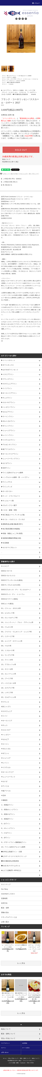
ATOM (31, 1062)
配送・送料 (5, 908)
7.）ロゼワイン (11, 80)
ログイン (3, 1047)
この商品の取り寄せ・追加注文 (12, 178)
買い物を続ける (7, 185)
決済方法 (4, 903)
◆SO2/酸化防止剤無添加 (13, 82)
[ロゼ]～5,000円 (21, 80)
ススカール (35, 79)
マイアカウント (5, 1043)
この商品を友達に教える (10, 182)
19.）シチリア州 (11, 79)
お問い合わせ (5, 1052)
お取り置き (5, 922)
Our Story (4, 889)
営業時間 (4, 898)
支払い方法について (13, 1058)
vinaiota (11, 84)
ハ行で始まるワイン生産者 (24, 75)
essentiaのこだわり (8, 894)
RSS (28, 1062)
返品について (6, 159)
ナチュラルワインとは (9, 917)
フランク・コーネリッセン (24, 79)
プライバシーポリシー (28, 1060)
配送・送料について (25, 1058)
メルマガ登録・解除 (14, 1062)
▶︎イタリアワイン (11, 75)
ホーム (4, 75)
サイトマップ (6, 884)
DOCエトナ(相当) (11, 77)
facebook (22, 1062)
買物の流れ (5, 912)
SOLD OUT (21, 149)
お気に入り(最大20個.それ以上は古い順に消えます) (20, 174)
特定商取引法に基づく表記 (10, 162)
